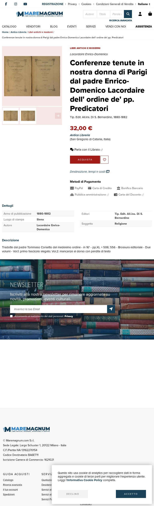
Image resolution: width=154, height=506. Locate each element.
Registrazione (52, 4)
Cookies (86, 4)
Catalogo (8, 480)
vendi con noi (115, 26)
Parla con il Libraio (87, 149)
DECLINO (72, 494)
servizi (91, 26)
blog (54, 26)
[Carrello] (150, 14)
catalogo (9, 26)
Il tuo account (10, 489)
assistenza (144, 26)
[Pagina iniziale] (39, 14)
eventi (71, 26)
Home (5, 32)
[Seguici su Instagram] (16, 4)
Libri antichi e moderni (40, 32)
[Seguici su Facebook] (6, 4)
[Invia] (111, 309)
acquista (85, 159)
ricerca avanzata (120, 20)
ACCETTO (131, 494)
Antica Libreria (18, 32)
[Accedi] (140, 14)
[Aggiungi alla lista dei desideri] (104, 160)
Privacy (72, 4)
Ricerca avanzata (12, 485)
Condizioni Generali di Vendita (114, 4)
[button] (58, 116)
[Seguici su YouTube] (25, 4)
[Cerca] (128, 14)
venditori (33, 26)
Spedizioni (9, 494)
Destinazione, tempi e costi (88, 172)
